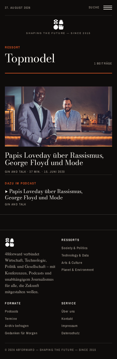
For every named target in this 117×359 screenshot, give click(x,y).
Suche (94, 7)
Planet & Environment (77, 269)
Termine (11, 318)
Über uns (68, 311)
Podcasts (11, 311)
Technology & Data (75, 255)
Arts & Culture (71, 262)
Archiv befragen (17, 325)
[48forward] (58, 24)
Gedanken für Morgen (21, 333)
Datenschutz (70, 333)
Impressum (69, 325)
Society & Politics (74, 248)
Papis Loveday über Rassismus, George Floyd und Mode (43, 194)
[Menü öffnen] (107, 8)
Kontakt (67, 318)
